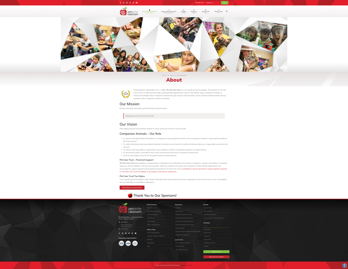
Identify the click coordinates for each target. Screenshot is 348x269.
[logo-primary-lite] (130, 204)
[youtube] (136, 2)
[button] (226, 11)
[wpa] (121, 241)
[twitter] (123, 2)
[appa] (135, 241)
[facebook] (120, 2)
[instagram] (127, 2)
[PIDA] (128, 241)
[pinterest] (130, 2)
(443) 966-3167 (125, 229)
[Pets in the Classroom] (129, 8)
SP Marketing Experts (186, 265)
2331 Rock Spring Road (126, 224)
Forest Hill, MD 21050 (126, 226)
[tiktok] (133, 2)
